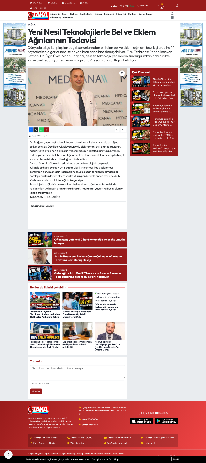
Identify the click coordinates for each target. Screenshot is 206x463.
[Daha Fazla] (46, 129)
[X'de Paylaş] (35, 129)
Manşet (107, 453)
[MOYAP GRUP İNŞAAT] (15, 64)
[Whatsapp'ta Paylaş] (41, 129)
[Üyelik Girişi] (176, 6)
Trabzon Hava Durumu (81, 437)
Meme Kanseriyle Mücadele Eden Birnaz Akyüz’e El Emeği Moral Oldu (77, 314)
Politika (132, 13)
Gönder (36, 391)
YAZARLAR (38, 2)
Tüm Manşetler (77, 443)
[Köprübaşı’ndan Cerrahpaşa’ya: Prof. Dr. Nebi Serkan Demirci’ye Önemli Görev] (110, 330)
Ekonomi (109, 13)
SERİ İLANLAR (39, 8)
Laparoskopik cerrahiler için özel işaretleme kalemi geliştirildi (77, 344)
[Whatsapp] (161, 413)
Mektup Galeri (83, 453)
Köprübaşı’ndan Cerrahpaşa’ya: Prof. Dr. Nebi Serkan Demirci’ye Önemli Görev (108, 345)
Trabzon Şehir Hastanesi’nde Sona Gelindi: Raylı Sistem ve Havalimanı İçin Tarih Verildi (45, 344)
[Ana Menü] (172, 17)
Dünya (98, 13)
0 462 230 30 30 (90, 419)
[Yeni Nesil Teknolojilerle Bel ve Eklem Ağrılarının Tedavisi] (77, 97)
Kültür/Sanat (97, 453)
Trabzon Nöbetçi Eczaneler (46, 437)
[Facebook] (141, 413)
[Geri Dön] (8, 454)
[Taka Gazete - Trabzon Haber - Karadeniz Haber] (38, 15)
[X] (146, 413)
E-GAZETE (70, 2)
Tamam (176, 459)
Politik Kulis (86, 13)
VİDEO (54, 2)
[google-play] (166, 421)
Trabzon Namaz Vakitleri (119, 437)
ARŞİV (85, 2)
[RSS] (166, 413)
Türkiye (74, 13)
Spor (64, 13)
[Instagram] (151, 413)
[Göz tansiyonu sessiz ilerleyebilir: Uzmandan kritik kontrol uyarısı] (110, 296)
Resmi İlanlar (146, 13)
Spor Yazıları (118, 453)
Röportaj (121, 13)
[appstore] (141, 421)
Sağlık (32, 24)
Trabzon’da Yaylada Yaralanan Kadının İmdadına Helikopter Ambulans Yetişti (45, 314)
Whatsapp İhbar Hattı (61, 17)
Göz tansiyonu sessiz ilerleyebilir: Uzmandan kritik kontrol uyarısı (107, 307)
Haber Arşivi (150, 443)
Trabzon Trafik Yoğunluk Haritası (159, 437)
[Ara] (172, 14)
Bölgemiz (55, 13)
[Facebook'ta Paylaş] (31, 129)
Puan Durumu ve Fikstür (44, 443)
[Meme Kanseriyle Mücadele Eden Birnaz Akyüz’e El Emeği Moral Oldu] (77, 300)
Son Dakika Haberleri (117, 443)
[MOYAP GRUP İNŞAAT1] (191, 64)
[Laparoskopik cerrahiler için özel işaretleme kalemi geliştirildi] (77, 330)
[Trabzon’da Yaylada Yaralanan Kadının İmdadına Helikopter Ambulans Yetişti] (45, 300)
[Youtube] (156, 413)
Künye (30, 453)
